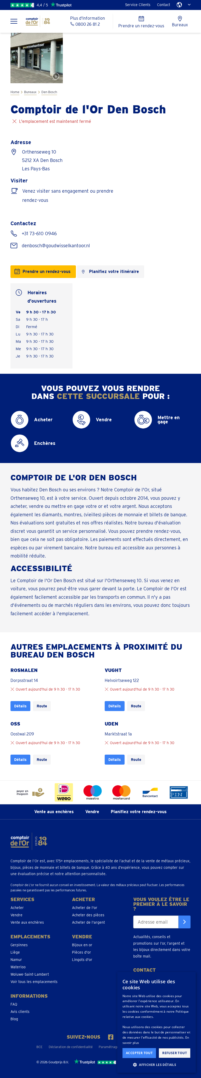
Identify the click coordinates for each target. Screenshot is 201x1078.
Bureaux (30, 92)
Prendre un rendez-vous (47, 271)
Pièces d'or (81, 952)
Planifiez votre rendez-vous (139, 811)
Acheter (17, 908)
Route (42, 706)
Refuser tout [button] (174, 1053)
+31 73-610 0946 (38, 233)
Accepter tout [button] (139, 1053)
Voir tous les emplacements (34, 982)
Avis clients (20, 1011)
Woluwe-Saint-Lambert (29, 974)
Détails (20, 706)
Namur (16, 960)
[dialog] (156, 1022)
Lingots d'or (82, 960)
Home (14, 92)
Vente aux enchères (54, 811)
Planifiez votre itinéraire (114, 271)
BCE (39, 1047)
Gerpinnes (19, 945)
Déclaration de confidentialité (71, 1047)
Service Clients (137, 5)
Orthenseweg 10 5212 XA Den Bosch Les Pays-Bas (42, 160)
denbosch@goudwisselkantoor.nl (55, 245)
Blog (14, 1019)
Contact (163, 5)
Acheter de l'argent (88, 922)
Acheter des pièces (88, 915)
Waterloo (18, 967)
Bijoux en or (82, 945)
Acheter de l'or (84, 908)
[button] (156, 1064)
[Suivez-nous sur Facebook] (110, 1037)
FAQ (13, 1004)
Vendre (92, 811)
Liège (15, 952)
